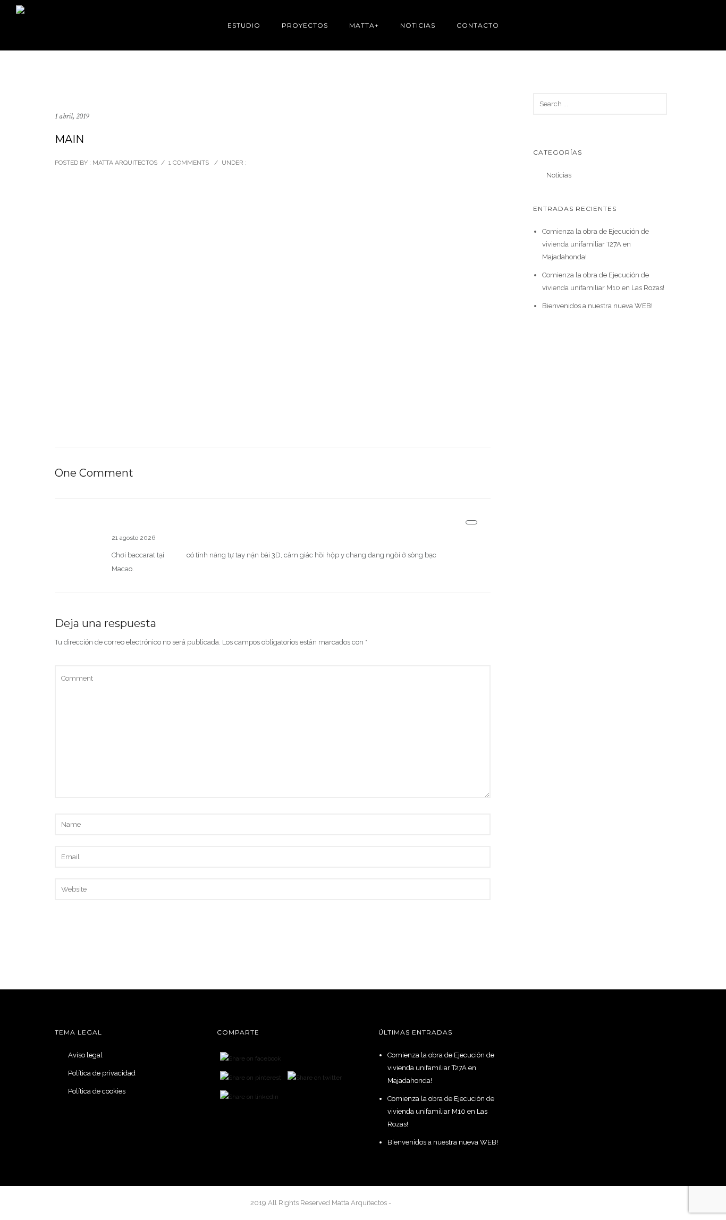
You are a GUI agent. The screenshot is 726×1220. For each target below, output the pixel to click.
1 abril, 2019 (72, 116)
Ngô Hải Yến (137, 524)
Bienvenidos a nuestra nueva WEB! (597, 306)
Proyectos (305, 25)
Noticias (417, 25)
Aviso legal (85, 1055)
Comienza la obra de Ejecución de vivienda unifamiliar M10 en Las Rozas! (440, 1111)
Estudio (243, 25)
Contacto (478, 25)
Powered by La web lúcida (434, 1203)
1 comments (188, 162)
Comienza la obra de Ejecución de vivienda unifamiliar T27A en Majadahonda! (595, 244)
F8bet (175, 555)
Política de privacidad (102, 1073)
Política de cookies (96, 1091)
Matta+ (364, 25)
